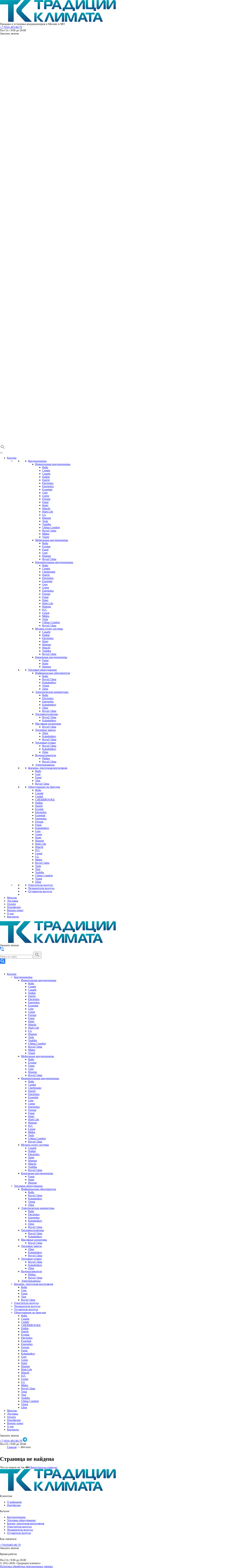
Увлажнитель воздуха (20, 1529)
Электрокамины (45, 764)
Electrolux (48, 483)
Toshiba (46, 524)
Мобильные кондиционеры (51, 540)
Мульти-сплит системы (49, 628)
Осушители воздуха (40, 891)
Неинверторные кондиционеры (54, 562)
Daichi (46, 479)
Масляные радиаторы (48, 723)
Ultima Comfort (51, 527)
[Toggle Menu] (1, 452)
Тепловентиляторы (46, 714)
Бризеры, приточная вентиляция (47, 767)
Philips (46, 758)
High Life (47, 511)
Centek (46, 470)
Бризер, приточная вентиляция (25, 1523)
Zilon (45, 688)
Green (45, 495)
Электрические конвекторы (51, 691)
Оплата (11, 903)
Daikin (46, 476)
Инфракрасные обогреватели (52, 672)
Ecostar (46, 546)
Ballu (45, 467)
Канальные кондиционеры (51, 657)
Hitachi (46, 508)
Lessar (45, 612)
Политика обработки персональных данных (26, 1566)
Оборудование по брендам (44, 786)
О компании (14, 1501)
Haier (45, 505)
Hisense (46, 517)
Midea (45, 533)
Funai (45, 502)
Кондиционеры (37, 461)
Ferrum (46, 498)
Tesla (45, 521)
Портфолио (14, 907)
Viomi (45, 536)
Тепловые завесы (45, 729)
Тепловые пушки (45, 742)
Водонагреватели (45, 755)
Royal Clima (49, 530)
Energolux (48, 486)
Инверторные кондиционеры (52, 464)
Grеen (38, 834)
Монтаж (12, 897)
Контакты (13, 916)
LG (44, 514)
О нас (10, 913)
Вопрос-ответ (15, 910)
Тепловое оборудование (42, 669)
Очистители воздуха (40, 884)
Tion (37, 780)
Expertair (47, 489)
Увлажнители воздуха (41, 888)
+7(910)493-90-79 (10, 1544)
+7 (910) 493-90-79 (11, 27)
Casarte (46, 473)
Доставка (12, 900)
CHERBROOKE (45, 799)
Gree (45, 492)
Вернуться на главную (43, 1467)
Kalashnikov (49, 682)
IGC (44, 609)
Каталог (12, 457)
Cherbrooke (48, 571)
